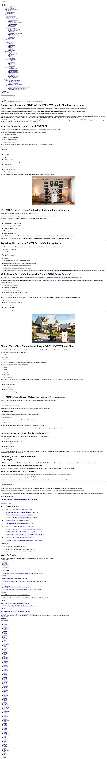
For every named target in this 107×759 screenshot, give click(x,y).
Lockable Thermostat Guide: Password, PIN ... (15, 578)
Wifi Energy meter (27, 615)
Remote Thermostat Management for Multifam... (15, 595)
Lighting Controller (13, 34)
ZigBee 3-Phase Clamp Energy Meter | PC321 (20, 523)
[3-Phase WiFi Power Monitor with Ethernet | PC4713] (19, 515)
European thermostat (14, 72)
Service (5, 79)
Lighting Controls (13, 24)
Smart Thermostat (10, 17)
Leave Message (4, 620)
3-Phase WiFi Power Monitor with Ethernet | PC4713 (22, 517)
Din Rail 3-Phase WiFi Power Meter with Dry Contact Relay (24, 540)
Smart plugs (12, 62)
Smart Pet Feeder (10, 39)
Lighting (11, 46)
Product (5, 14)
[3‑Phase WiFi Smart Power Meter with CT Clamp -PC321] (20, 526)
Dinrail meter (12, 63)
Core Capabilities (10, 8)
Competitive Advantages (12, 9)
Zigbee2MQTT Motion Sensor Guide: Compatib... (16, 587)
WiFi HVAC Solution (14, 76)
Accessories (12, 26)
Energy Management (11, 16)
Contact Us (6, 92)
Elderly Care (9, 51)
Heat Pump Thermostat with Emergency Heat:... (15, 603)
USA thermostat (13, 71)
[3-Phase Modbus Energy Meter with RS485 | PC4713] (19, 509)
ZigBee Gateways (13, 20)
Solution (5, 41)
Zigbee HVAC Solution (14, 77)
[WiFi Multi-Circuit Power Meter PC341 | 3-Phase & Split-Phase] (21, 531)
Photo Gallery (9, 13)
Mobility (11, 56)
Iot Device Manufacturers (16, 615)
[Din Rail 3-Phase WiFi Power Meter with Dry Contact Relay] (21, 537)
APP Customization (13, 83)
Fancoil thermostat (13, 70)
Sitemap (32, 614)
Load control (12, 66)
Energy (11, 49)
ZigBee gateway (13, 53)
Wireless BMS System (14, 29)
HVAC (11, 47)
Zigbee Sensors (12, 25)
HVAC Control (12, 21)
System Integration (10, 85)
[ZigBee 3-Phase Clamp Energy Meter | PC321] (17, 520)
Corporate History (10, 12)
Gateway (11, 43)
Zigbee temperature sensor (63, 615)
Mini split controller (13, 74)
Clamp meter (12, 64)
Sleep (10, 55)
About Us (5, 5)
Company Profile (10, 7)
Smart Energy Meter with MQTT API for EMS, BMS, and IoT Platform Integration (22, 101)
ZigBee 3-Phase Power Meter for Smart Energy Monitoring (19, 499)
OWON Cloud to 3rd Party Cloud (17, 89)
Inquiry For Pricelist (5, 559)
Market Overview (10, 10)
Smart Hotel (9, 42)
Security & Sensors (13, 35)
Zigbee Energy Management (15, 22)
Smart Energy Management (15, 33)
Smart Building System (11, 28)
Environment (12, 50)
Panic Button (12, 45)
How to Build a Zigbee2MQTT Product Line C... (15, 611)
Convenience (12, 58)
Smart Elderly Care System (38, 615)
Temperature (12, 75)
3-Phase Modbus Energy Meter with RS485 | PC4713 (22, 512)
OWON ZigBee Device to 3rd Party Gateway (19, 87)
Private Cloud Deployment (15, 84)
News (4, 91)
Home (4, 4)
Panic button (12, 54)
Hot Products (26, 614)
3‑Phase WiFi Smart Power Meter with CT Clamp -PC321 (23, 529)
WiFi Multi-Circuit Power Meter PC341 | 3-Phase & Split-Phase (25, 534)
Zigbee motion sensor (51, 615)
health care (11, 38)
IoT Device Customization (15, 81)
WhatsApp (3, 618)
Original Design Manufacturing (13, 80)
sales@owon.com (5, 619)
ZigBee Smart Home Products (13, 18)
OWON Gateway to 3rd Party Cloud (17, 88)
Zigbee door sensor (5, 615)
